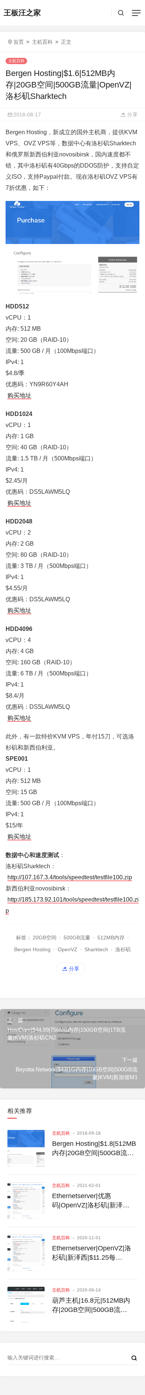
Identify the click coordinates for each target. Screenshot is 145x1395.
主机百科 (42, 42)
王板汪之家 (22, 13)
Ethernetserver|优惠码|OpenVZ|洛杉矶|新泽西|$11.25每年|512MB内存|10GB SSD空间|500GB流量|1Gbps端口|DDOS (94, 1201)
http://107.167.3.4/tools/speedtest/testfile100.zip (69, 877)
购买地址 (19, 395)
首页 (18, 42)
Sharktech (96, 949)
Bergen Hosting (32, 949)
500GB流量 (77, 938)
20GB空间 (45, 938)
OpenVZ (67, 949)
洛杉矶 (123, 949)
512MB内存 (111, 938)
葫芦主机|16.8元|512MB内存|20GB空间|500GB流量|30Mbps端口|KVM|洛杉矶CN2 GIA (94, 1306)
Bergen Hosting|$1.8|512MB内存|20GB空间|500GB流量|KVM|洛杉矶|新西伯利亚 (94, 1149)
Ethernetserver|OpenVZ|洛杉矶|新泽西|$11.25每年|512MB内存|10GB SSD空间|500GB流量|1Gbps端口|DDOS (94, 1253)
